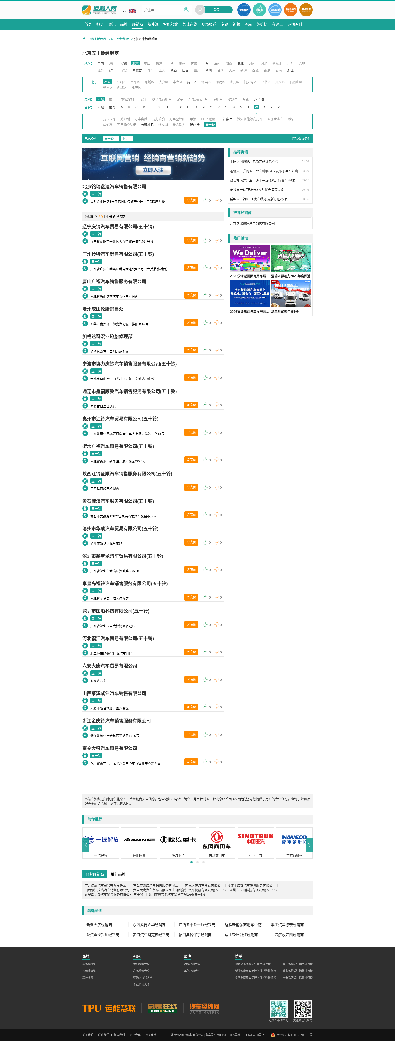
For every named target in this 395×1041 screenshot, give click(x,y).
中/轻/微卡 (128, 99)
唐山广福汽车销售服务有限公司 (114, 281)
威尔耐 (125, 118)
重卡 (112, 99)
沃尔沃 (195, 124)
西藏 (255, 70)
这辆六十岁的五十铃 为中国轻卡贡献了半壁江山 (264, 170)
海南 (217, 63)
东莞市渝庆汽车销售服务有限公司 (157, 885)
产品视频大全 (141, 971)
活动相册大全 (192, 964)
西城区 (122, 87)
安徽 (124, 63)
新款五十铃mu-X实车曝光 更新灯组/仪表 (259, 199)
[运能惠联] (111, 1008)
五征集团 (226, 118)
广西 (170, 63)
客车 (180, 99)
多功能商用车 (161, 99)
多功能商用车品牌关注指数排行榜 (255, 977)
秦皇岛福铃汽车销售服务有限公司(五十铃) (125, 583)
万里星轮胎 (177, 118)
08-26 (305, 161)
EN (124, 11)
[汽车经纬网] (204, 1008)
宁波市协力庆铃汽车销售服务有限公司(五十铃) (129, 363)
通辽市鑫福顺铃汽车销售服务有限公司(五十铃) (129, 391)
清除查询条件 (301, 138)
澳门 (112, 63)
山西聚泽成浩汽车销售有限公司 (114, 693)
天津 (232, 70)
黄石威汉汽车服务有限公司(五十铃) (118, 501)
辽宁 (112, 70)
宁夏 (124, 70)
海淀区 (220, 81)
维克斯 (163, 124)
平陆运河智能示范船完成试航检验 (254, 161)
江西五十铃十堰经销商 (197, 924)
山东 (197, 70)
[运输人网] (99, 10)
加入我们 (119, 1035)
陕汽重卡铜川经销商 (102, 934)
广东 (205, 63)
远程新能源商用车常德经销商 (246, 924)
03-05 (305, 199)
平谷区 (266, 81)
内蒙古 (137, 70)
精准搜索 (87, 977)
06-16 (305, 189)
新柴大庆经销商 (99, 924)
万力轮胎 (158, 118)
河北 (264, 63)
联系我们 (103, 1035)
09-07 (305, 180)
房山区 (192, 81)
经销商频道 (99, 38)
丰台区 (178, 81)
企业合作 (135, 1035)
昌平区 (135, 81)
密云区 (234, 81)
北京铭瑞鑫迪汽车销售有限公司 (114, 186)
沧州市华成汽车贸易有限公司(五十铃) (120, 528)
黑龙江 (277, 63)
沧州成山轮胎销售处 (102, 308)
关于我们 (87, 1035)
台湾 (220, 70)
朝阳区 (121, 81)
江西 (290, 63)
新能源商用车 (198, 99)
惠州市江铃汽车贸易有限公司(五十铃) (120, 418)
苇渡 (193, 118)
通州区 (108, 87)
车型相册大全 (192, 971)
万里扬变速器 (126, 124)
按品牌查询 (89, 964)
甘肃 (194, 63)
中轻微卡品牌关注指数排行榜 (253, 964)
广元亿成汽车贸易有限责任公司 (107, 885)
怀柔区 (206, 81)
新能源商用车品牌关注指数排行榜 (255, 971)
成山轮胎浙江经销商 (241, 934)
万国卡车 (109, 118)
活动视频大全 (141, 964)
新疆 (243, 70)
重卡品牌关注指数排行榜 (298, 971)
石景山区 (296, 81)
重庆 (147, 63)
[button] (85, 845)
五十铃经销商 (119, 38)
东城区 (149, 81)
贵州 (182, 63)
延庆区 (136, 87)
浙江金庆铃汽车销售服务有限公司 (116, 720)
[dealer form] (153, 164)
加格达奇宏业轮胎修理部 (107, 336)
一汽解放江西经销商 (287, 934)
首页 (85, 38)
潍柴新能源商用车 (250, 118)
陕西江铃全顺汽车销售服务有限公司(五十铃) (127, 473)
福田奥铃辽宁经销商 (195, 934)
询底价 (191, 200)
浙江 (290, 70)
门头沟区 (250, 81)
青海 (150, 70)
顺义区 (280, 81)
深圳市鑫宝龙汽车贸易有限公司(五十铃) (122, 556)
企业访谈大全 (141, 984)
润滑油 (259, 99)
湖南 (229, 63)
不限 (107, 81)
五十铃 (96, 193)
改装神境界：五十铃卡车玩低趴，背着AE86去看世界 (265, 180)
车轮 (246, 99)
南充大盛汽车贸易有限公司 (109, 748)
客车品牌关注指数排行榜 (298, 964)
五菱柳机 (147, 124)
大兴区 (163, 81)
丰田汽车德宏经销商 (287, 924)
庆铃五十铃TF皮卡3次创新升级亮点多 (257, 189)
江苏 (100, 70)
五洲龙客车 (275, 118)
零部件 (232, 99)
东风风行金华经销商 (149, 924)
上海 (162, 70)
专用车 (217, 99)
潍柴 (291, 118)
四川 (209, 70)
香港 (267, 70)
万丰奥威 (141, 118)
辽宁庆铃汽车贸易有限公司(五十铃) (118, 226)
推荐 (112, 107)
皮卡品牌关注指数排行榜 (298, 977)
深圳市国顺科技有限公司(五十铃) (115, 610)
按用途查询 (89, 971)
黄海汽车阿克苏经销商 (151, 934)
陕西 (174, 70)
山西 (185, 70)
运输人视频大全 (142, 977)
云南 (278, 70)
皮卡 (144, 99)
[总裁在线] (162, 1008)
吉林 (302, 63)
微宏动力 (179, 124)
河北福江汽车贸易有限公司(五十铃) (118, 638)
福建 (159, 63)
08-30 (305, 171)
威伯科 (108, 124)
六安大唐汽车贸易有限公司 (109, 665)
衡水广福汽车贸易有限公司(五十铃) (118, 446)
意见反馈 (150, 1035)
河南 (252, 63)
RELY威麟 (208, 118)
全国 (100, 63)
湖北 (240, 63)
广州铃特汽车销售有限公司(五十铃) (118, 254)
